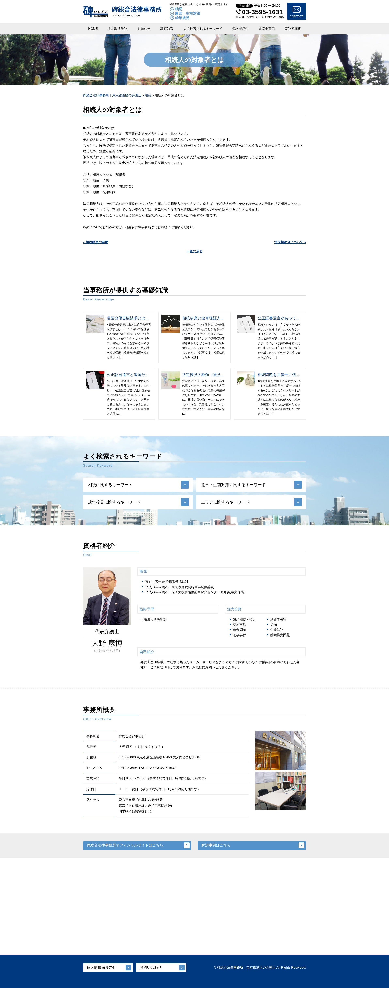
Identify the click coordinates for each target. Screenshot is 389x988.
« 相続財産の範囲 (95, 242)
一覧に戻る (194, 251)
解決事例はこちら (216, 845)
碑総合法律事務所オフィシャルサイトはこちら (125, 845)
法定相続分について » (290, 242)
